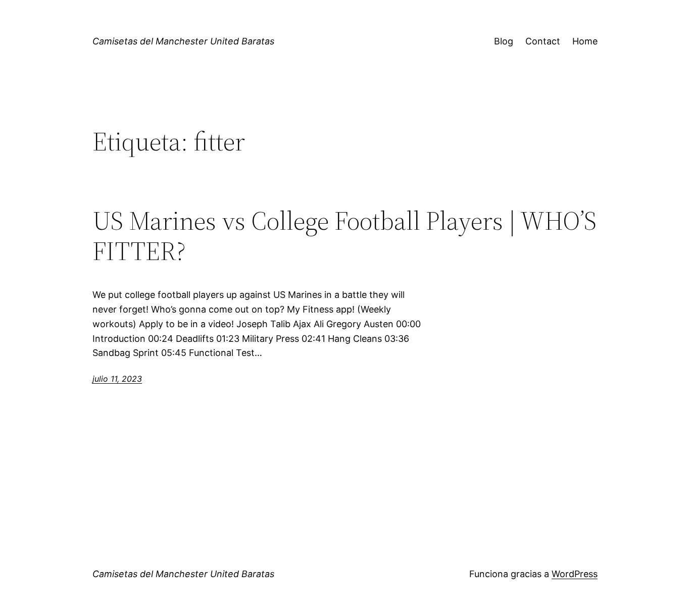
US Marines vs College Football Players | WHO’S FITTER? (344, 236)
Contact (542, 41)
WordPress (575, 574)
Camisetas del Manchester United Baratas (183, 41)
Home (585, 41)
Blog (503, 41)
